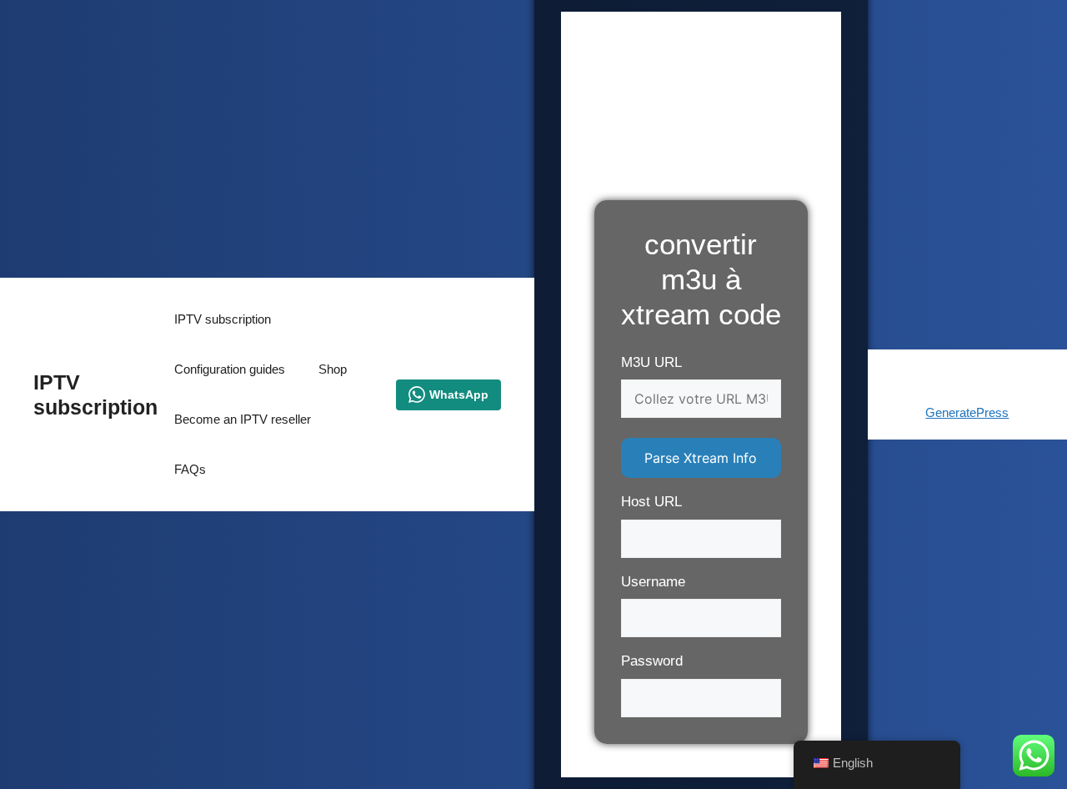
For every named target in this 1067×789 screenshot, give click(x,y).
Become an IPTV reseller (242, 419)
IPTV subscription (222, 319)
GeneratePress (967, 412)
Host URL (651, 502)
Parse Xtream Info (700, 458)
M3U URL (651, 362)
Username (653, 582)
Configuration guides (229, 369)
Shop (332, 369)
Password (652, 661)
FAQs (190, 469)
